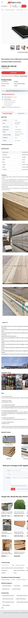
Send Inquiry (13, 72)
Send (13, 489)
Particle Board (17, 585)
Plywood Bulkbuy (6, 605)
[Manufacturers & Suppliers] (14, 2)
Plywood (26, 9)
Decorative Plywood (16, 589)
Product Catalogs (20, 565)
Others (15, 572)
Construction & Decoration (10, 9)
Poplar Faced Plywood (21, 598)
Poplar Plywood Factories (7, 598)
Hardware (3, 572)
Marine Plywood (5, 589)
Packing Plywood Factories (8, 595)
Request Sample (23, 76)
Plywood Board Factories (22, 595)
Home (2, 9)
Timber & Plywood (19, 9)
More (2, 607)
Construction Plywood (18, 568)
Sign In (3, 107)
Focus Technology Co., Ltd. (17, 612)
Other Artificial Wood (6, 585)
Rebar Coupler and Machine (19, 570)
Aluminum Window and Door (7, 568)
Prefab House (4, 570)
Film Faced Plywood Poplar (8, 602)
